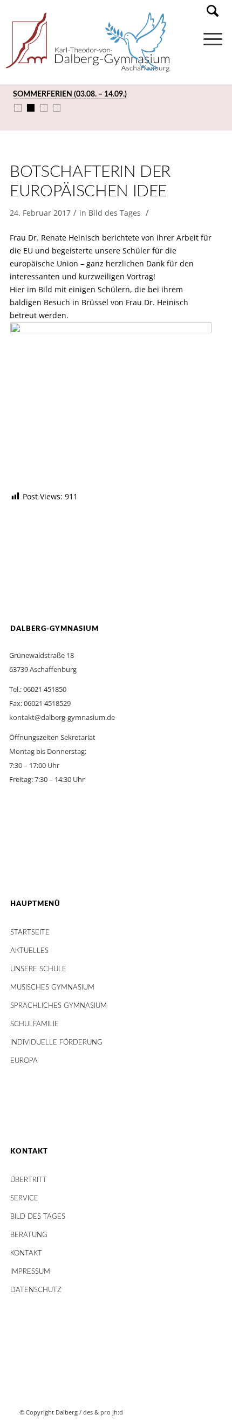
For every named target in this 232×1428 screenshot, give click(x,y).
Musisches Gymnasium (52, 987)
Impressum (30, 1271)
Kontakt (26, 1253)
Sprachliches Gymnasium (58, 1006)
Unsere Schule (38, 969)
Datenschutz (36, 1290)
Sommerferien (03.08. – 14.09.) (70, 94)
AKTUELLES (29, 951)
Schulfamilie (34, 1024)
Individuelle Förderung (56, 1042)
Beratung (28, 1235)
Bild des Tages (114, 213)
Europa (24, 1061)
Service (24, 1198)
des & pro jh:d (103, 1412)
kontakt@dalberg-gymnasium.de (62, 717)
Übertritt (28, 1180)
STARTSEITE (30, 932)
